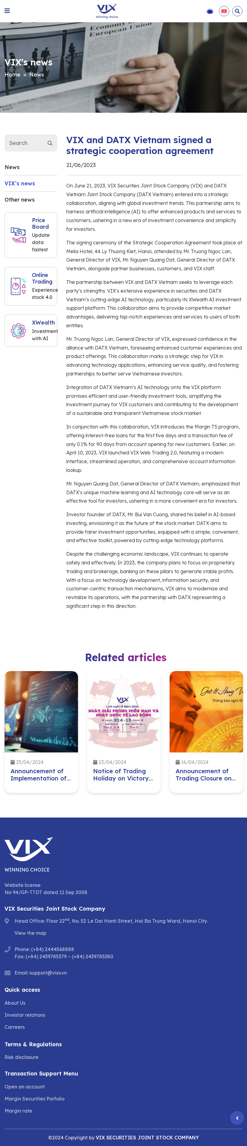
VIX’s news (20, 183)
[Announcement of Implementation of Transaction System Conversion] (41, 711)
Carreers (15, 1027)
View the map (30, 933)
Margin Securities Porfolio (34, 1099)
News (36, 74)
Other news (20, 199)
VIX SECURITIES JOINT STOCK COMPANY (147, 1138)
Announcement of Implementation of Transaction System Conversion (40, 781)
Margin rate (18, 1111)
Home (12, 74)
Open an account (25, 1087)
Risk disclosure (22, 1057)
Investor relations (25, 1015)
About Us (15, 1003)
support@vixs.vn (48, 973)
